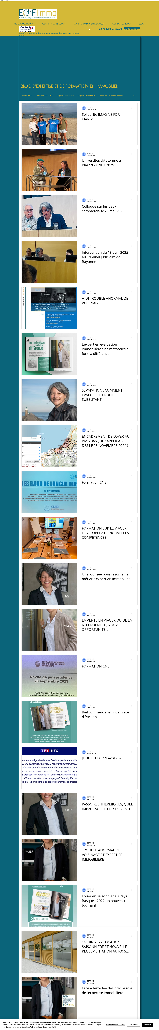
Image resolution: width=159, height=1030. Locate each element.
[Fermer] (156, 1024)
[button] (134, 96)
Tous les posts (26, 96)
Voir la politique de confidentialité (43, 1027)
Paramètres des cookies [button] (115, 1024)
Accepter (147, 1024)
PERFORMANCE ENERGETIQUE (111, 96)
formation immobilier (45, 96)
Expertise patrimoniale (87, 96)
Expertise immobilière (66, 96)
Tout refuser (133, 1024)
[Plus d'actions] (132, 108)
